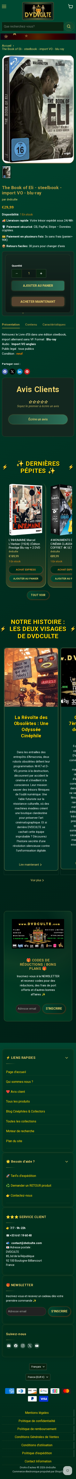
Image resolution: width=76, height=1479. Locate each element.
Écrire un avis (38, 419)
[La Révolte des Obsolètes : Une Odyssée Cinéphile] (31, 677)
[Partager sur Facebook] (5, 372)
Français (36, 1366)
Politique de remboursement (36, 1429)
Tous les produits (18, 1101)
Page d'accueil (16, 1072)
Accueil (6, 45)
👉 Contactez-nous (19, 1195)
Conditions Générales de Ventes (37, 1437)
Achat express (26, 569)
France (36, 1377)
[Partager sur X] (12, 372)
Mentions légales (37, 1413)
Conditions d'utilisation (36, 1445)
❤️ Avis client (15, 1092)
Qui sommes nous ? (19, 1082)
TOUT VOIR (38, 595)
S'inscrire (54, 1008)
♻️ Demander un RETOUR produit (28, 1185)
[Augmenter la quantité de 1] (41, 273)
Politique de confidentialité (37, 1421)
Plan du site (14, 1141)
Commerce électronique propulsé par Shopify (38, 1471)
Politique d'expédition (37, 1453)
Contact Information (38, 1461)
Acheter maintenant (38, 301)
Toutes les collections (21, 1121)
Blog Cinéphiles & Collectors (25, 1111)
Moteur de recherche (20, 1131)
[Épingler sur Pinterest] (27, 372)
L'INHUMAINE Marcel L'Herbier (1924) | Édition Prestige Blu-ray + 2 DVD (24, 543)
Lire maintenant (29, 864)
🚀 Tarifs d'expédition (21, 1176)
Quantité (17, 265)
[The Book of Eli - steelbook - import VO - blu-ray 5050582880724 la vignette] (6, 172)
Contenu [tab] (31, 324)
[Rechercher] (69, 26)
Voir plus (36, 880)
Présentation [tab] (11, 324)
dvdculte (12, 199)
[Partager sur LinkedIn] (20, 372)
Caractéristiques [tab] (53, 324)
